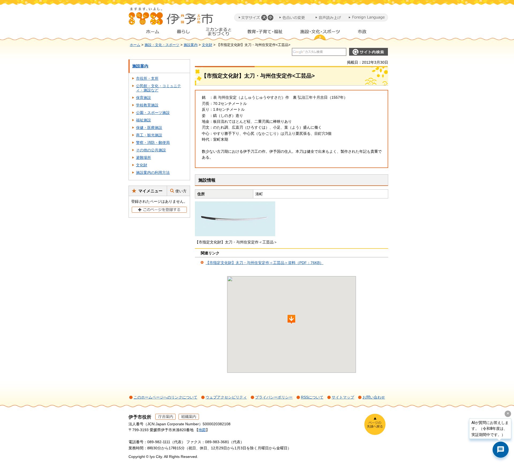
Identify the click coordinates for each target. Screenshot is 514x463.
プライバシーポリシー (274, 397)
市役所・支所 (147, 78)
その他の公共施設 (151, 150)
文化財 (207, 45)
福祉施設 (143, 120)
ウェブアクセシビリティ (226, 397)
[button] (263, 17)
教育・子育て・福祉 (265, 32)
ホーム (148, 32)
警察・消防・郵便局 (153, 142)
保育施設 (143, 97)
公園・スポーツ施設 (153, 112)
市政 (367, 32)
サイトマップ (343, 397)
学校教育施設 (147, 105)
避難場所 (143, 157)
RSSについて (312, 397)
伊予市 (171, 18)
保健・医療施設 (149, 127)
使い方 (181, 191)
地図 (202, 430)
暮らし (183, 32)
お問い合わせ (373, 397)
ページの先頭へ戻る (375, 424)
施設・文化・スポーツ (320, 32)
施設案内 (191, 45)
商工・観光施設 (149, 135)
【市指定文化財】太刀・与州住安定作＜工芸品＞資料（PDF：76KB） (264, 263)
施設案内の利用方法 (153, 172)
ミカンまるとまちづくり (218, 32)
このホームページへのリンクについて (165, 397)
